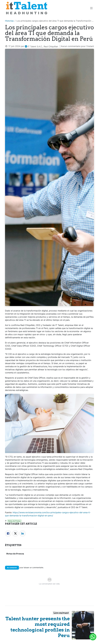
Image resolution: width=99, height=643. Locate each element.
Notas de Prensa (14, 521)
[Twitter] (15, 533)
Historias (9, 20)
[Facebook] (8, 533)
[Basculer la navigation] (91, 8)
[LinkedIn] (22, 533)
